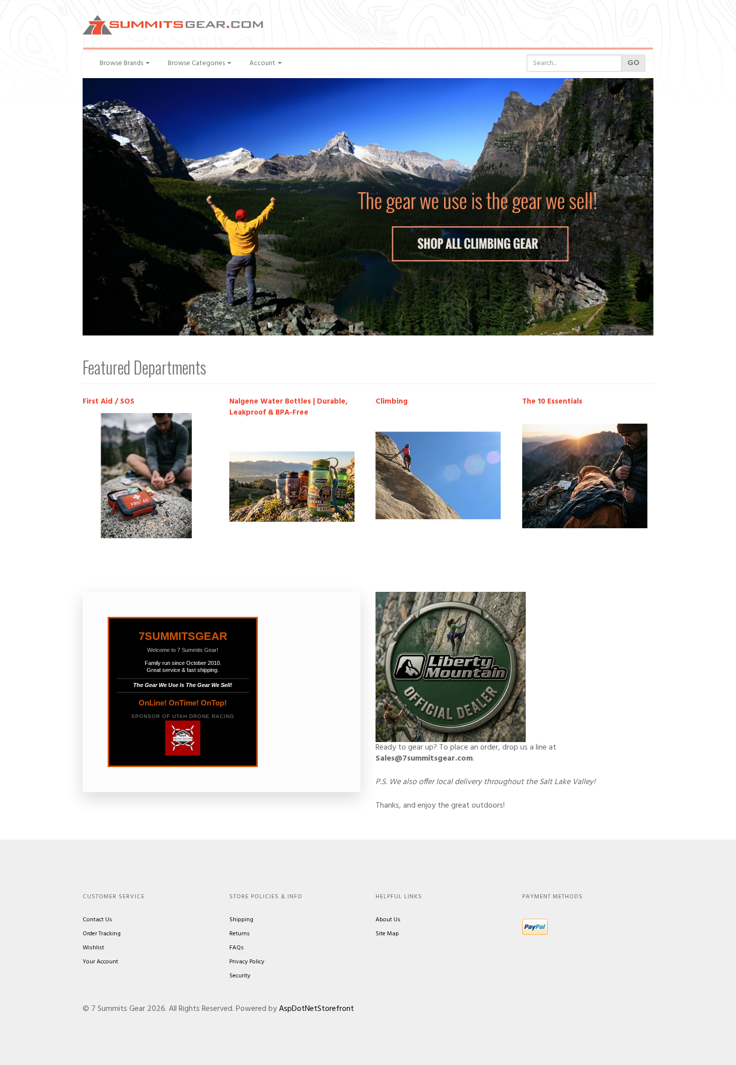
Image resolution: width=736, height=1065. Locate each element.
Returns (239, 934)
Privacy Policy (246, 962)
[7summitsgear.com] (173, 26)
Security (239, 976)
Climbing (392, 402)
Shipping (241, 920)
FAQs (236, 948)
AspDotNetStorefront (316, 1008)
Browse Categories (197, 63)
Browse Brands (122, 63)
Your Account (100, 962)
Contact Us (97, 920)
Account (263, 63)
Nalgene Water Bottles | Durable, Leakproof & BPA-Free (288, 407)
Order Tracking (102, 934)
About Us (388, 920)
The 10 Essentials (552, 402)
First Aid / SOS (108, 402)
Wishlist (93, 948)
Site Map (387, 934)
